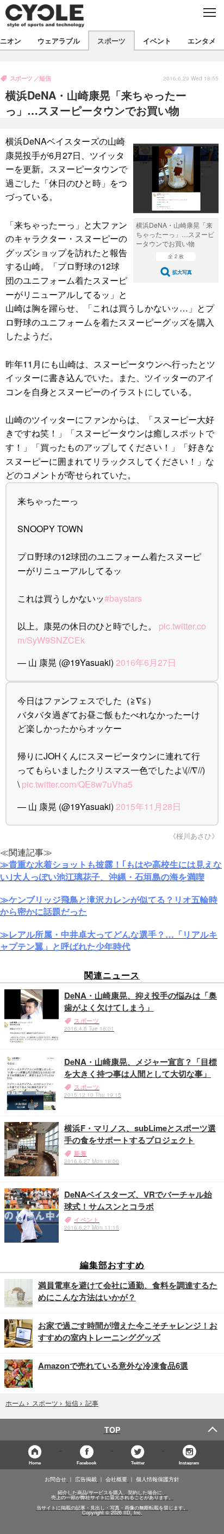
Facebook (86, 1462)
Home (35, 1462)
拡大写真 (182, 272)
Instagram (189, 1462)
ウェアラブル (59, 40)
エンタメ (202, 40)
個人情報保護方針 (157, 1479)
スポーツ (111, 40)
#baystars (123, 598)
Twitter (138, 1462)
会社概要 (116, 1479)
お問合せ (55, 1479)
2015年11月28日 (148, 806)
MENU (209, 12)
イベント (157, 40)
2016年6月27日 (146, 662)
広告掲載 (86, 1479)
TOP (112, 1429)
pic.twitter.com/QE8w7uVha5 (77, 784)
